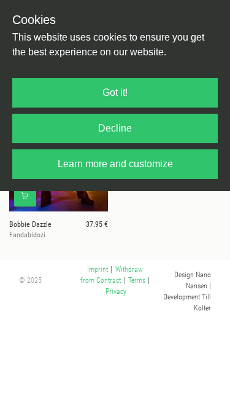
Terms (136, 280)
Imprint (97, 269)
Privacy (115, 291)
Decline (115, 128)
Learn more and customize (115, 164)
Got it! (115, 92)
